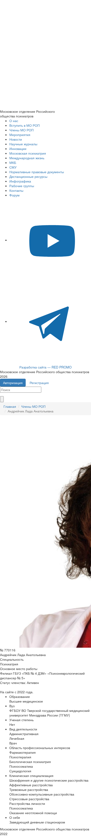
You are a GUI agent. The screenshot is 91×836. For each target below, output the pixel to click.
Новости (15, 139)
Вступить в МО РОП (24, 125)
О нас (13, 120)
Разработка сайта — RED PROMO (45, 367)
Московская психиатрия (27, 153)
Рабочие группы (21, 185)
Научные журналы (23, 144)
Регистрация (39, 382)
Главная (10, 406)
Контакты (16, 190)
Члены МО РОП (21, 130)
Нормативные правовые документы (36, 171)
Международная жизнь (26, 158)
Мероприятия (19, 134)
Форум (14, 195)
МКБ (12, 162)
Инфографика (20, 181)
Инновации (17, 148)
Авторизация (13, 382)
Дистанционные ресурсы (28, 176)
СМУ (13, 167)
